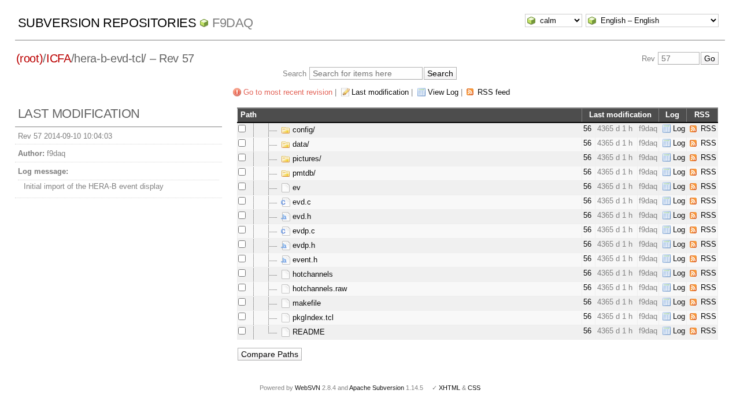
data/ (299, 144)
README (307, 332)
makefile (305, 303)
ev (295, 187)
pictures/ (305, 158)
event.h (303, 259)
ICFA (58, 58)
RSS (708, 128)
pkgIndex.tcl (312, 317)
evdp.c (302, 230)
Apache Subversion (376, 387)
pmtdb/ (303, 173)
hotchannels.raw (318, 288)
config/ (302, 129)
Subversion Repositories (107, 23)
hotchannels (311, 274)
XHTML (449, 387)
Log (679, 128)
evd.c (300, 202)
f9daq (232, 23)
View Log (443, 92)
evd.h (300, 216)
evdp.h (302, 245)
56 (587, 128)
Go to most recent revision (287, 92)
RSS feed (494, 92)
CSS (474, 387)
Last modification (380, 92)
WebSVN (307, 387)
